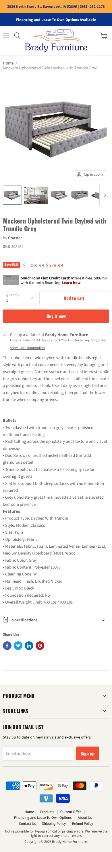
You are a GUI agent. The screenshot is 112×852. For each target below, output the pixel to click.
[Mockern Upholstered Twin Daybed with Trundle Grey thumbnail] (12, 195)
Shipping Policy (54, 823)
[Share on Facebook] (7, 645)
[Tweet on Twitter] (18, 645)
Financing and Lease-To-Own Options (43, 817)
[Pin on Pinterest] (40, 645)
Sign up (87, 753)
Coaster (15, 238)
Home (8, 63)
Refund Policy (82, 823)
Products (47, 811)
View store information (27, 348)
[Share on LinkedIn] (29, 645)
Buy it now (56, 316)
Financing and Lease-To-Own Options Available (56, 19)
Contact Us (27, 823)
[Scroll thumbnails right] (104, 195)
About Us (85, 817)
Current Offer (70, 811)
